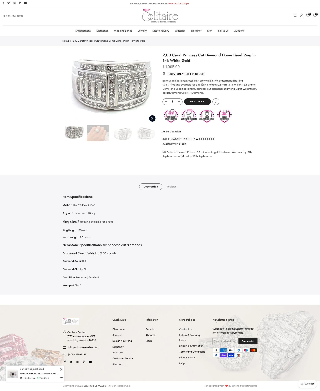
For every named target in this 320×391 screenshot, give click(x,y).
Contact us (185, 329)
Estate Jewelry (160, 30)
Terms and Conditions (192, 351)
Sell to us (223, 30)
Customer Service (123, 358)
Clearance (118, 329)
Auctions (239, 30)
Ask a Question (171, 131)
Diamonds (102, 30)
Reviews (171, 186)
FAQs (182, 363)
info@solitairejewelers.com (83, 347)
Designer (196, 30)
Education (118, 346)
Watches (180, 30)
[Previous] (68, 88)
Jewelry (142, 30)
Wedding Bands (123, 30)
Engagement (83, 30)
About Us (117, 352)
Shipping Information (191, 346)
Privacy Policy (187, 357)
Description (151, 186)
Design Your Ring (122, 341)
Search (150, 329)
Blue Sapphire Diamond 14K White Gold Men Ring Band (39, 373)
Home (65, 40)
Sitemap (117, 364)
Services (117, 335)
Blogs (149, 341)
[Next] (151, 88)
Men (209, 30)
